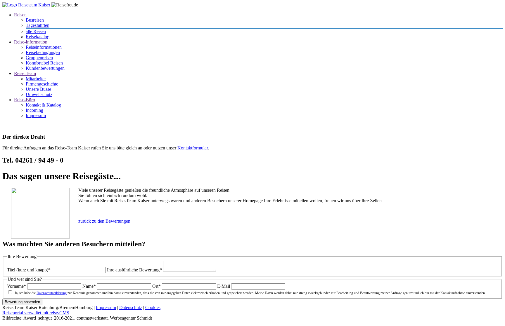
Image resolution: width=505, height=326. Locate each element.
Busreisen (35, 20)
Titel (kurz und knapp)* (29, 269)
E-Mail (223, 286)
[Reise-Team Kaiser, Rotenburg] (26, 4)
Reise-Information (30, 41)
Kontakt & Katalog (43, 104)
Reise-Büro (24, 99)
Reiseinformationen (44, 47)
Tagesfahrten (37, 25)
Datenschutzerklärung (52, 293)
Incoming (34, 110)
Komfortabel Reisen (44, 62)
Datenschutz (130, 307)
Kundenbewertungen (45, 68)
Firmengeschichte (42, 83)
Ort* (156, 286)
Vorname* (16, 286)
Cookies (152, 307)
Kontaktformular (192, 147)
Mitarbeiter (36, 78)
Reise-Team (25, 73)
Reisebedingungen (43, 52)
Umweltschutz (39, 94)
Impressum (36, 115)
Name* (89, 286)
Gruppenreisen (39, 57)
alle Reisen (36, 31)
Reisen (20, 14)
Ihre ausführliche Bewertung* (134, 269)
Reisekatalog (37, 36)
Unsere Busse (38, 89)
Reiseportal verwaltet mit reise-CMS (35, 312)
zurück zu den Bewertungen (104, 221)
